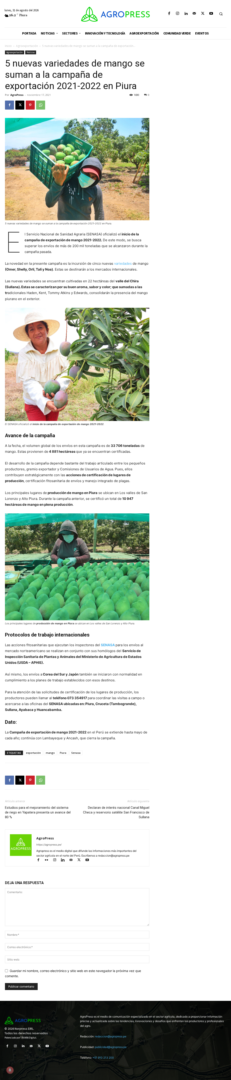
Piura (63, 752)
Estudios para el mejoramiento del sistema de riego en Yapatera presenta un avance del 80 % (38, 812)
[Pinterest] (30, 105)
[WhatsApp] (40, 105)
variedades (123, 263)
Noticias (31, 52)
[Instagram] (177, 14)
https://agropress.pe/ (49, 844)
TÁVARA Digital (28, 1037)
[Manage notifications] (10, 1070)
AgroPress (16, 95)
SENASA (108, 645)
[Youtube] (211, 14)
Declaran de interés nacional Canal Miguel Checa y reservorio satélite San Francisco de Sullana (116, 812)
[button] (220, 13)
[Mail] (194, 14)
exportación (33, 752)
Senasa (76, 752)
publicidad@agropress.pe (111, 1047)
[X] (203, 14)
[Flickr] (48, 860)
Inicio (8, 46)
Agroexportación (27, 46)
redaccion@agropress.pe (110, 1036)
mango (50, 752)
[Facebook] (169, 14)
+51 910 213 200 (103, 1057)
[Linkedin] (186, 14)
